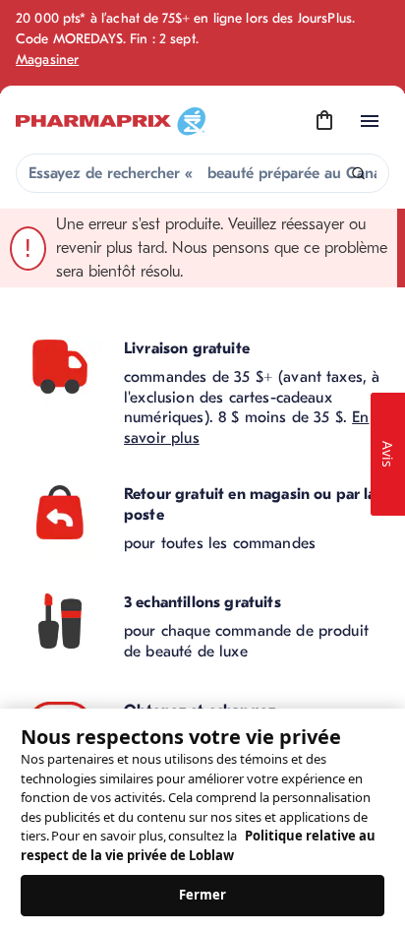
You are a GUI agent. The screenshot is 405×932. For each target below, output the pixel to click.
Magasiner (47, 59)
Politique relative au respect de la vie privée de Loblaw (198, 845)
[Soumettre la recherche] (358, 173)
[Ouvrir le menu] (369, 121)
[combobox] (202, 173)
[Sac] (324, 121)
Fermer (203, 894)
